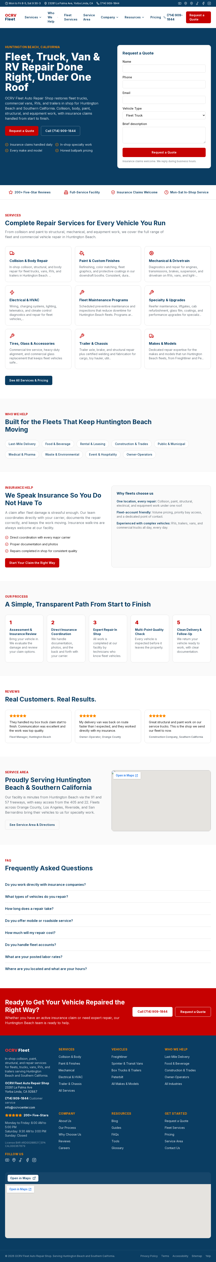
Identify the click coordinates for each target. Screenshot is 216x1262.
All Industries (173, 1084)
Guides (116, 1127)
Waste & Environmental (62, 454)
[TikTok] (197, 3)
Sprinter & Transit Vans (127, 1063)
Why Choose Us (70, 1134)
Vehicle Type (132, 108)
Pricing (155, 17)
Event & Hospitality (103, 454)
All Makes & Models (125, 1084)
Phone (127, 77)
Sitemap (197, 1256)
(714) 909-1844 (109, 3)
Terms (165, 1256)
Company (108, 17)
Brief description (135, 124)
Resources (133, 17)
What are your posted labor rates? (33, 957)
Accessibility (180, 1256)
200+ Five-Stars (36, 1115)
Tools (115, 1141)
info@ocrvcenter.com (20, 1107)
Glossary (118, 1148)
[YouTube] (179, 3)
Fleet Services (70, 17)
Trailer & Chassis (70, 1084)
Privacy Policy (149, 1256)
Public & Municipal (171, 444)
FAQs (115, 1134)
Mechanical (66, 1070)
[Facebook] (203, 3)
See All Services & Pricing (28, 380)
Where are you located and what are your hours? (46, 969)
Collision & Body (70, 1056)
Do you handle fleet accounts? (30, 945)
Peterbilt (117, 1077)
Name (127, 61)
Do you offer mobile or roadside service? (39, 921)
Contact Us (172, 1148)
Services (31, 17)
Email (126, 93)
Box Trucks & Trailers (126, 1070)
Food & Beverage (57, 444)
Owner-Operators (139, 454)
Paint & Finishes (69, 1063)
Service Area (89, 17)
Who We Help (51, 17)
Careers (64, 1148)
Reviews (64, 1141)
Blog (115, 1121)
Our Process (67, 1127)
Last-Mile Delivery (22, 444)
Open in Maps (20, 1178)
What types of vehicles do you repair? (36, 896)
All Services (67, 1090)
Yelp (208, 1256)
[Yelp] (191, 3)
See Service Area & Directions (32, 824)
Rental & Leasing (92, 444)
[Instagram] (209, 3)
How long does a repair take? (29, 908)
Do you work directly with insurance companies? (45, 884)
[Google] (185, 3)
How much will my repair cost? (30, 933)
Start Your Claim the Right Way (32, 563)
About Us (65, 1121)
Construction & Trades (131, 444)
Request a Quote (196, 17)
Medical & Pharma (22, 454)
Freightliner (119, 1056)
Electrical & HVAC (71, 1077)
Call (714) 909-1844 (60, 131)
